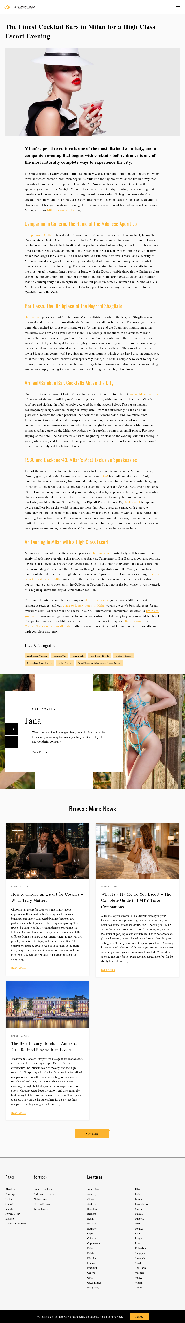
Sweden (139, 1263)
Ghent (90, 1277)
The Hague (140, 1267)
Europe (91, 1263)
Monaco (139, 1228)
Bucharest (92, 1228)
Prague (138, 1238)
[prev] (11, 742)
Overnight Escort (42, 1204)
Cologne (91, 1238)
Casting (9, 1199)
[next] (11, 729)
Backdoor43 (132, 502)
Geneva (91, 1272)
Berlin (90, 1218)
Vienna (138, 1282)
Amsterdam (93, 1189)
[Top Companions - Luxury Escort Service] (20, 7)
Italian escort (102, 553)
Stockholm (140, 1258)
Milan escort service (61, 210)
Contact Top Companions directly (48, 626)
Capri (90, 1233)
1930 (104, 476)
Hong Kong (93, 1287)
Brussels (91, 1223)
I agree (139, 1316)
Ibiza (137, 1189)
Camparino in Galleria (40, 235)
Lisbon (138, 1194)
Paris (137, 1233)
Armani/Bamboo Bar (144, 394)
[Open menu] (178, 7)
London (139, 1199)
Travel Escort (41, 1209)
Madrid (139, 1209)
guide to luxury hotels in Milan (84, 605)
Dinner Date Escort (43, 1189)
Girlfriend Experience (45, 1194)
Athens (90, 1199)
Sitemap (9, 1218)
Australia (91, 1204)
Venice (138, 1277)
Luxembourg (141, 1204)
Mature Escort (41, 1199)
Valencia (139, 1272)
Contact (9, 1204)
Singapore (140, 1253)
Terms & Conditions (15, 1223)
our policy (112, 1316)
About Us (10, 1189)
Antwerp (91, 1194)
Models (9, 1209)
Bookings (10, 1194)
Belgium (91, 1213)
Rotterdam (140, 1248)
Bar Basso (32, 317)
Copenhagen (93, 1243)
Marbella (139, 1218)
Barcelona (92, 1209)
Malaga (139, 1213)
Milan (138, 1223)
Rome (138, 1243)
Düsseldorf (92, 1258)
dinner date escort (97, 600)
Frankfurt (92, 1267)
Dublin (90, 1253)
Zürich (138, 1287)
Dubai (90, 1248)
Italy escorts (133, 621)
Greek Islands (94, 1282)
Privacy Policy (12, 1213)
